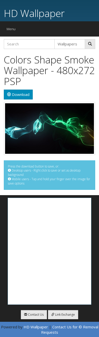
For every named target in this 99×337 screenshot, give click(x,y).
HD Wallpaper (34, 13)
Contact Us (35, 314)
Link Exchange (64, 314)
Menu (12, 30)
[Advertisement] (49, 251)
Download (20, 94)
